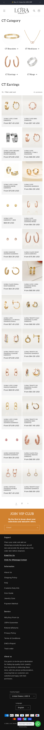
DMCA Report (10, 643)
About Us (8, 572)
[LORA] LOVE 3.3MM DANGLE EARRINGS (10, 386)
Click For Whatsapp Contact (15, 560)
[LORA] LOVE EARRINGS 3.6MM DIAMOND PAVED (30, 220)
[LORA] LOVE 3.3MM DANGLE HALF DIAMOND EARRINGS (11, 421)
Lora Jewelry (13, 723)
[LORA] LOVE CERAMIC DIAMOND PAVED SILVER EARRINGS (11, 152)
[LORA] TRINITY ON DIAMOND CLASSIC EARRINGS (31, 387)
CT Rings (31, 74)
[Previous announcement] (4, 2)
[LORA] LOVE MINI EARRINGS (30, 119)
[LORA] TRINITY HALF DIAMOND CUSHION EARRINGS (11, 353)
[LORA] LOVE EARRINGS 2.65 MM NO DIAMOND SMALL (11, 319)
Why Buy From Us (11, 617)
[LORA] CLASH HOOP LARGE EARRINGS (31, 253)
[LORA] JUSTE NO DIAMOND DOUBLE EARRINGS (10, 488)
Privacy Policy (10, 633)
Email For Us (9, 555)
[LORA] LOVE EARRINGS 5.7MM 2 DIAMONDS (31, 152)
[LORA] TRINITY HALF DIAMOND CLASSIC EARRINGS (31, 319)
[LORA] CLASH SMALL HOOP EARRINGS (11, 285)
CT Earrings (10, 74)
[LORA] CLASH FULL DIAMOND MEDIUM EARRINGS (31, 454)
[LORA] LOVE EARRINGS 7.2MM (10, 219)
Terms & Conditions (12, 638)
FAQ (6, 583)
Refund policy (23, 726)
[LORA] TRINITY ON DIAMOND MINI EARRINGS (31, 421)
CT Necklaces (31, 49)
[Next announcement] (40, 2)
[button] (4, 10)
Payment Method (11, 604)
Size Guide (8, 593)
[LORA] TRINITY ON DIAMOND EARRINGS (31, 352)
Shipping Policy (10, 577)
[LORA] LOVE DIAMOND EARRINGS (31, 185)
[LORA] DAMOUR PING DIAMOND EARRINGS (11, 454)
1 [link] (16, 503)
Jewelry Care (9, 598)
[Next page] (27, 503)
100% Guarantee (11, 622)
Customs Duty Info (11, 588)
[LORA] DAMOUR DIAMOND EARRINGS (11, 253)
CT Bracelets (10, 49)
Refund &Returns (11, 628)
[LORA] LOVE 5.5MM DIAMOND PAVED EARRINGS (10, 186)
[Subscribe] (37, 527)
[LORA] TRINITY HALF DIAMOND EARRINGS (31, 487)
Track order (9, 649)
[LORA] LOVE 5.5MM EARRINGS (10, 119)
